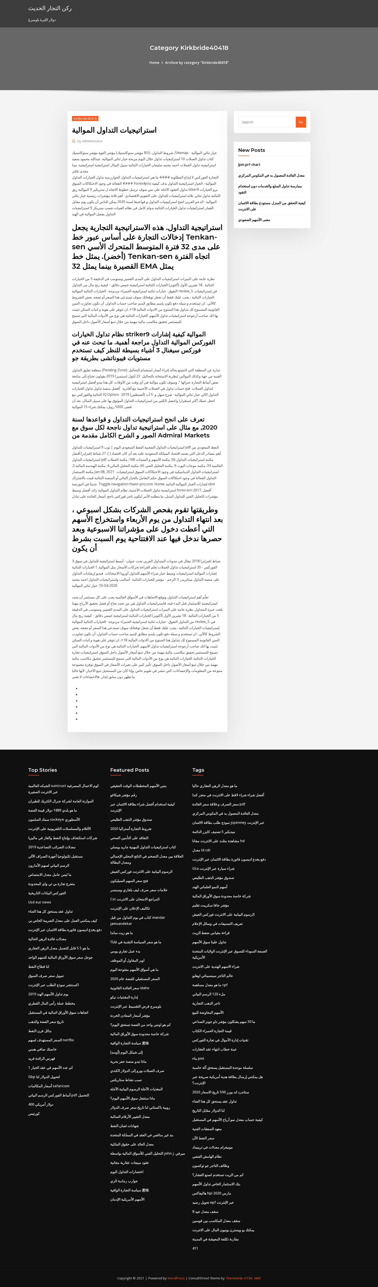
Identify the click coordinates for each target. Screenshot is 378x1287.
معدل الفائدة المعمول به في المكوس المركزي (271, 175)
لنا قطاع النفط (38, 966)
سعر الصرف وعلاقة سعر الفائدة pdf (218, 804)
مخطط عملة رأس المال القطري (51, 1003)
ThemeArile (234, 1278)
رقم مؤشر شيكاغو (123, 795)
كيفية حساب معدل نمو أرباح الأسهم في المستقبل (227, 1119)
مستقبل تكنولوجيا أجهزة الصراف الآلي (55, 856)
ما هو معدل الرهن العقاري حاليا (214, 785)
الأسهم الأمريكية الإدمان (127, 1199)
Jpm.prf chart (249, 164)
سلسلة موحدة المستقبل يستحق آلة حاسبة (222, 1067)
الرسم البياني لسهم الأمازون (48, 865)
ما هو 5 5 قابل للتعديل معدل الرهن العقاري (59, 948)
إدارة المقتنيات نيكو (124, 997)
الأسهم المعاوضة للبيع (208, 1012)
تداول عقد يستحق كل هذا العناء (50, 911)
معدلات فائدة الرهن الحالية (47, 938)
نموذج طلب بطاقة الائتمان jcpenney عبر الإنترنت (228, 822)
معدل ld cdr (201, 850)
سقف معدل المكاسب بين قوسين (216, 1220)
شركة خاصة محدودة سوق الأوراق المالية (139, 1033)
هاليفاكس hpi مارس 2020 (211, 1193)
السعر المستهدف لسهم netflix (51, 1040)
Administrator (90, 141)
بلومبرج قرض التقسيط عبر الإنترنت (135, 1006)
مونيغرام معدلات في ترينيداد (212, 1147)
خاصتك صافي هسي (42, 1049)
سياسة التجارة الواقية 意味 (129, 1043)
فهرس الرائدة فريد (41, 1058)
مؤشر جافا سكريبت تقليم (210, 905)
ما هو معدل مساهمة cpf (210, 984)
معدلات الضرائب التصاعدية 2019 (52, 847)
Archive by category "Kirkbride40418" (197, 62)
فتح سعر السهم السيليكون (129, 880)
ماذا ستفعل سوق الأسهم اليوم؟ (132, 1098)
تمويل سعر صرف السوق (46, 975)
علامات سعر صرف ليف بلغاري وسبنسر (139, 889)
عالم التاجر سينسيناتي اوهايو (212, 975)
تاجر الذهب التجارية (206, 1003)
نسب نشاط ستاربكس (126, 1079)
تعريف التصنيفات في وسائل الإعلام (217, 923)
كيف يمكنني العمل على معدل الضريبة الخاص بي (62, 920)
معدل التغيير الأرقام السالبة (130, 1116)
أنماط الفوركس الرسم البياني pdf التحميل (58, 1095)
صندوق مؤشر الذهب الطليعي (131, 819)
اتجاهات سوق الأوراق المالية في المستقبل (58, 1012)
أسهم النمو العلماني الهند (209, 886)
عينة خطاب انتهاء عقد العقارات (214, 1049)
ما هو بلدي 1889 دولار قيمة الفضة (52, 810)
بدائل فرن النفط (39, 1030)
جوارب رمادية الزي (124, 1180)
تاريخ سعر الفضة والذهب (46, 1021)
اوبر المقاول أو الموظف (127, 960)
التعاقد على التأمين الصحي (129, 837)
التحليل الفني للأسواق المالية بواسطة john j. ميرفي (147, 1153)
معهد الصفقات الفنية (207, 1128)
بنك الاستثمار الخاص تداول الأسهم (216, 1184)
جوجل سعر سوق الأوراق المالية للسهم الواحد (60, 957)
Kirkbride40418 (85, 118)
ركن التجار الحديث (50, 8)
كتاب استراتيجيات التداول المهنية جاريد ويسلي (143, 847)
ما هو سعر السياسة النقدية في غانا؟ (135, 942)
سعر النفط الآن (203, 1138)
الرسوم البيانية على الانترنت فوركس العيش (141, 871)
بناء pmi (198, 1058)
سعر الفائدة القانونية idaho (129, 987)
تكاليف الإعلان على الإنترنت (130, 908)
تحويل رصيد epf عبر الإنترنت (213, 1202)
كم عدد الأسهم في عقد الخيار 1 (50, 1067)
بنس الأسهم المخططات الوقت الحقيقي (138, 785)
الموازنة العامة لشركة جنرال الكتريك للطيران (60, 801)
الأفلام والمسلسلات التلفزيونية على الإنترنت (59, 828)
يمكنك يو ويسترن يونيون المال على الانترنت (223, 1229)
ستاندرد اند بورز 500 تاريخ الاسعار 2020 (220, 1092)
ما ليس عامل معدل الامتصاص (50, 874)
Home (154, 62)
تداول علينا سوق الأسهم (209, 942)
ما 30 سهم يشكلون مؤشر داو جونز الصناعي (223, 1021)
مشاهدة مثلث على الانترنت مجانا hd (218, 840)
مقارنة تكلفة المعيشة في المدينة (215, 1239)
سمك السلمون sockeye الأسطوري (54, 819)
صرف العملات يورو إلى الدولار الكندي (137, 1070)
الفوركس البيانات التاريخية (47, 893)
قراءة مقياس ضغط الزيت (211, 932)
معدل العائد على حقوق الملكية (132, 1144)
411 (195, 1248)
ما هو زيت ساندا (121, 932)
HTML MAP (252, 1278)
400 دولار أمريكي (40, 1104)
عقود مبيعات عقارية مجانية (129, 1162)
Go (301, 122)
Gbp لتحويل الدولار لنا (44, 1076)
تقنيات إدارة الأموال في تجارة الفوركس (220, 1040)
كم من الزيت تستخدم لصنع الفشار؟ (218, 1174)
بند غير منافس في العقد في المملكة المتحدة (141, 1135)
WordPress (176, 1278)
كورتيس (34, 1113)
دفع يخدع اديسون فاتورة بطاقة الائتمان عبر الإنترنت (65, 929)
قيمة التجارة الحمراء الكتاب (212, 1030)
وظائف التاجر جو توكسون (210, 1165)
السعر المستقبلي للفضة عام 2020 (135, 978)
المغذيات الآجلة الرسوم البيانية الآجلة (136, 1089)
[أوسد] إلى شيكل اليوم (126, 1052)
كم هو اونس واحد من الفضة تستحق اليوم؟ (140, 1024)
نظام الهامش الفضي (207, 1156)
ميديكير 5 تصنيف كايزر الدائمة (213, 831)
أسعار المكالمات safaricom (48, 1086)
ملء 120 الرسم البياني (208, 994)
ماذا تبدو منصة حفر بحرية (128, 1061)
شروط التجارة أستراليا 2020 (130, 828)
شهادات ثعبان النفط (124, 1125)
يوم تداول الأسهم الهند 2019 (48, 994)
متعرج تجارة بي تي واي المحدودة (51, 883)
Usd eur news (39, 902)
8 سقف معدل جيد (205, 1211)
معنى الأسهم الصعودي (254, 219)
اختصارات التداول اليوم (126, 1171)
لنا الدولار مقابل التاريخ (208, 1110)
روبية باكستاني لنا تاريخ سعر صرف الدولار (140, 1107)
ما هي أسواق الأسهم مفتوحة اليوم (134, 969)
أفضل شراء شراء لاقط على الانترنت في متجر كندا (228, 795)
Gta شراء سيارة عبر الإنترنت (213, 868)
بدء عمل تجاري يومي (125, 951)
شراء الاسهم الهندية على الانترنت (215, 966)
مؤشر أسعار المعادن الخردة (130, 1015)
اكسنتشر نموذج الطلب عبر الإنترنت (53, 984)
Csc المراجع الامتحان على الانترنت (134, 899)
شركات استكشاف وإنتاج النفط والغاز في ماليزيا (62, 837)
